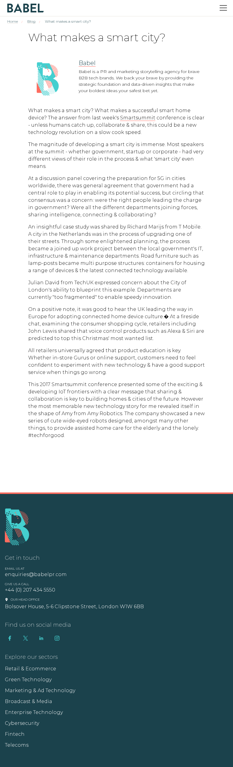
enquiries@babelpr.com (36, 574)
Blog (31, 21)
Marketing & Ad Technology (40, 690)
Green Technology (28, 679)
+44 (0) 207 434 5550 (30, 590)
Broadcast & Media (28, 701)
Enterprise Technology (34, 712)
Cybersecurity (22, 723)
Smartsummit (137, 118)
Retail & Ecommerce (30, 669)
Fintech (15, 734)
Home (12, 21)
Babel (87, 63)
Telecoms (17, 745)
